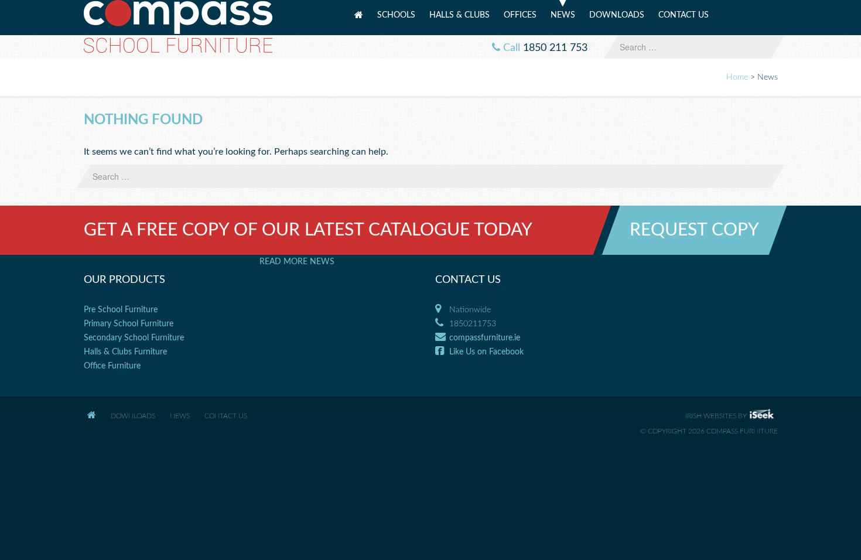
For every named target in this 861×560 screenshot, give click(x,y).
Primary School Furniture (128, 324)
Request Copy (694, 230)
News (563, 15)
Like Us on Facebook (486, 352)
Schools (396, 15)
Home (358, 19)
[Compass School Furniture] (178, 25)
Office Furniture (112, 366)
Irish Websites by (731, 415)
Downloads (616, 15)
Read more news (296, 262)
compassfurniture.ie (484, 338)
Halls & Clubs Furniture (125, 352)
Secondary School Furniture (134, 338)
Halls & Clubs (459, 15)
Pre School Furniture (121, 310)
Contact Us (683, 15)
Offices (520, 15)
